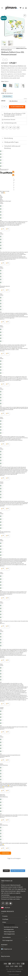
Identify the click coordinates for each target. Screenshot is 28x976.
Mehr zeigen (5, 853)
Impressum (20, 969)
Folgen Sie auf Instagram (18, 870)
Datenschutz (12, 969)
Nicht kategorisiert (7, 940)
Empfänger (5, 919)
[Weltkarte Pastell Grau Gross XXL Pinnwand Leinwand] (11, 86)
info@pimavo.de (7, 949)
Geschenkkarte (6, 937)
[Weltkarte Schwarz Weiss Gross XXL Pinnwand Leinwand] (23, 86)
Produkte (4, 916)
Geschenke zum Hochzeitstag (11, 927)
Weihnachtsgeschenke (9, 931)
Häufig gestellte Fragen (11, 142)
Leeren (25, 98)
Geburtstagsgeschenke (9, 934)
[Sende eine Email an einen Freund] (14, 127)
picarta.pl (7, 907)
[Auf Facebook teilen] (7, 127)
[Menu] (2, 8)
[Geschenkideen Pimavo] (11, 8)
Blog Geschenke (5, 956)
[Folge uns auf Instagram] (7, 903)
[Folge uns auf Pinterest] (10, 903)
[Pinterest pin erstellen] (18, 127)
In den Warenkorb (17, 106)
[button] (4, 192)
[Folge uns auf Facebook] (3, 903)
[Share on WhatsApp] (3, 127)
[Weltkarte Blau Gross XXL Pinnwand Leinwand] (5, 86)
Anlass (4, 922)
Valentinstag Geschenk (9, 925)
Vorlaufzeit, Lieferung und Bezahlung (12, 147)
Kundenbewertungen (4, 169)
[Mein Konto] (23, 8)
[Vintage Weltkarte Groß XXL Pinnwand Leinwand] (5, 90)
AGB (7, 969)
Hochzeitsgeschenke (9, 929)
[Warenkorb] (26, 8)
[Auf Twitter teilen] (10, 127)
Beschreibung (8, 138)
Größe (3, 100)
